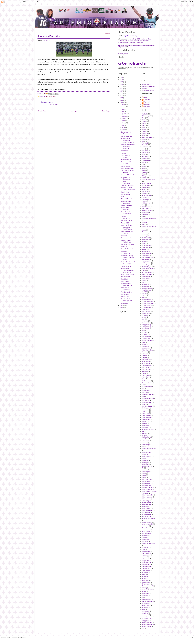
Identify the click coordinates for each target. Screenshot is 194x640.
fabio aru (144, 234)
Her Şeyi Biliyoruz (147, 267)
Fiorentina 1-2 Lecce (127, 244)
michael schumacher (148, 303)
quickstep (145, 193)
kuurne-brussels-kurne (148, 518)
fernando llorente (147, 466)
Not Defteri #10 (125, 166)
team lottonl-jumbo (147, 590)
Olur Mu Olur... (125, 151)
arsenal (144, 243)
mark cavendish (146, 261)
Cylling (144, 342)
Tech (143, 168)
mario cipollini (146, 532)
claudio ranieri (146, 251)
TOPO (191, 637)
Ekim (123, 109)
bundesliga (145, 427)
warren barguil (146, 265)
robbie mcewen (146, 566)
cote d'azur (145, 439)
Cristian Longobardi (148, 340)
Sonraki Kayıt (42, 111)
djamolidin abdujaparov (149, 448)
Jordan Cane (146, 363)
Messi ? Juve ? (125, 296)
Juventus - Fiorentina (127, 185)
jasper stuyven (146, 508)
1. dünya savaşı (146, 327)
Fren (122, 196)
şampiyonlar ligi (146, 325)
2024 (121, 77)
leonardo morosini (147, 524)
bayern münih (146, 247)
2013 (121, 93)
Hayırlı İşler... (125, 192)
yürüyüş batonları (147, 623)
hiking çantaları (146, 499)
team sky (144, 236)
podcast (144, 201)
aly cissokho (145, 408)
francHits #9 (125, 279)
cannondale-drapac (148, 429)
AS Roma (145, 334)
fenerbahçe (145, 464)
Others (144, 129)
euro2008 (145, 152)
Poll (143, 216)
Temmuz (124, 116)
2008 (121, 305)
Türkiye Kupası (146, 381)
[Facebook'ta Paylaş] (55, 94)
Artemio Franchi (6, 637)
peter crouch (145, 559)
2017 (121, 84)
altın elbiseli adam (147, 406)
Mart (123, 125)
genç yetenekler (146, 481)
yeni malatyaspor (147, 617)
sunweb (144, 317)
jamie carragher (146, 505)
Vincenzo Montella (147, 383)
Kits (143, 141)
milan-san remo (146, 307)
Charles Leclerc (146, 338)
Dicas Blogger (21, 637)
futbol (143, 170)
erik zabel (145, 460)
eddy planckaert (146, 456)
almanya (144, 404)
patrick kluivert (146, 551)
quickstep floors (146, 203)
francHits (144, 88)
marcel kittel (145, 212)
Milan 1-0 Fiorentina (127, 199)
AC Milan (144, 332)
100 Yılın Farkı (125, 218)
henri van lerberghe (148, 487)
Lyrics (143, 154)
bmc (143, 282)
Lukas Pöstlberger (147, 269)
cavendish (145, 433)
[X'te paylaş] (53, 94)
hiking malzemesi (147, 497)
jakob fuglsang (146, 503)
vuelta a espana (146, 183)
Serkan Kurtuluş (126, 159)
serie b (144, 578)
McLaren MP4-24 (126, 220)
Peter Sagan (145, 199)
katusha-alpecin (146, 516)
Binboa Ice (124, 303)
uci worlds (145, 321)
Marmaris (144, 145)
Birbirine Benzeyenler (148, 86)
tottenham (145, 595)
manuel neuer (146, 530)
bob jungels (145, 425)
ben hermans (146, 419)
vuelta (143, 609)
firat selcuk (46, 40)
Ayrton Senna (146, 336)
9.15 (145, 97)
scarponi (144, 574)
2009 (121, 102)
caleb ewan (145, 284)
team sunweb (146, 238)
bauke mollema (146, 417)
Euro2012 (145, 214)
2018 (121, 82)
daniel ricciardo (146, 253)
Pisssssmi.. (124, 235)
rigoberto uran (146, 564)
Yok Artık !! (124, 216)
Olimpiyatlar (145, 371)
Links (143, 149)
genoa (144, 477)
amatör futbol (146, 276)
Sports (144, 122)
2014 (121, 91)
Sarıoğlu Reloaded (127, 249)
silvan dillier (145, 580)
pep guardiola (146, 555)
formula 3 (144, 470)
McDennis (147, 99)
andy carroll (145, 410)
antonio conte (146, 414)
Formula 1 (145, 143)
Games (144, 135)
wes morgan (145, 611)
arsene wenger (146, 245)
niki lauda (145, 541)
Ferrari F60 (124, 246)
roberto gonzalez (147, 568)
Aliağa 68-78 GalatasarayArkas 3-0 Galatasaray (128, 270)
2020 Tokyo (145, 329)
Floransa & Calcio (126, 136)
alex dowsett (145, 400)
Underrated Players (148, 90)
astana (144, 230)
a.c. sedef (147, 104)
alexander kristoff (147, 402)
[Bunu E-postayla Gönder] (49, 94)
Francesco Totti (146, 359)
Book (143, 205)
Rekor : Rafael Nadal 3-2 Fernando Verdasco (128, 146)
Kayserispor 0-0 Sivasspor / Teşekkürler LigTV (127, 140)
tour (143, 164)
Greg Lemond (146, 361)
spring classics (146, 195)
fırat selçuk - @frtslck (134, 39)
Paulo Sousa (146, 375)
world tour (145, 613)
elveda (144, 458)
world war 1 (145, 615)
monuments (145, 309)
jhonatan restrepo (147, 510)
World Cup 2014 (147, 274)
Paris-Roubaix (146, 207)
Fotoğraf (144, 358)
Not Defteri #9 (125, 194)
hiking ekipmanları (147, 489)
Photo (143, 120)
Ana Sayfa (74, 111)
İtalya (143, 628)
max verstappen (146, 533)
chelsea (144, 249)
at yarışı (144, 280)
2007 (121, 307)
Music (143, 127)
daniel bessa (146, 441)
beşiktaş (144, 423)
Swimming (145, 158)
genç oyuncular (146, 479)
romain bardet (146, 570)
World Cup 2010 (147, 137)
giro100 (144, 178)
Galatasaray (145, 116)
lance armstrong (147, 522)
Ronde (144, 242)
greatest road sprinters (148, 180)
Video (143, 125)
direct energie (146, 445)
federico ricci (145, 462)
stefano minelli (146, 584)
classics (144, 189)
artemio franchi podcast (149, 226)
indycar (144, 296)
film (143, 468)
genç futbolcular (146, 290)
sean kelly (145, 576)
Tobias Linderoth (126, 266)
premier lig (145, 191)
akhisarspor (145, 390)
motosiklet (145, 536)
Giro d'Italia (145, 151)
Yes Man (124, 153)
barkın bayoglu (146, 416)
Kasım (123, 107)
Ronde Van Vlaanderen (149, 218)
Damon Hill (145, 344)
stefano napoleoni (147, 586)
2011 (121, 98)
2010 (121, 100)
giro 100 (144, 292)
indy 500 (144, 294)
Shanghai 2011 (146, 185)
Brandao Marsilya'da (127, 238)
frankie (144, 474)
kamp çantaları (146, 514)
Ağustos (124, 114)
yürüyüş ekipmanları (148, 624)
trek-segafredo (146, 599)
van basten (145, 607)
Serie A (144, 224)
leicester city (145, 259)
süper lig (144, 588)
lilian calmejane (146, 528)
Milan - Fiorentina (126, 205)
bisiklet (144, 139)
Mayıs (123, 120)
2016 (121, 86)
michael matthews (147, 301)
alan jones (145, 392)
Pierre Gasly (145, 377)
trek (143, 597)
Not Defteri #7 (125, 294)
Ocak (123, 130)
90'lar (143, 330)
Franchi (144, 123)
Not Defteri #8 (125, 277)
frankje (144, 476)
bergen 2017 (146, 421)
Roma (143, 379)
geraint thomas (146, 485)
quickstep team (146, 263)
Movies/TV (145, 133)
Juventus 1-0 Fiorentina (128, 175)
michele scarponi (147, 305)
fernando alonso (147, 288)
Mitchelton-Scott (146, 369)
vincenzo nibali (146, 323)
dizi (143, 446)
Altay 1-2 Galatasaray (127, 274)
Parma (144, 373)
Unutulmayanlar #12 (127, 168)
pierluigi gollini (146, 563)
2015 (121, 89)
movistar (144, 537)
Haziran (124, 118)
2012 (121, 95)
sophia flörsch (146, 582)
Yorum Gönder (53, 104)
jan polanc (145, 506)
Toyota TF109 (125, 223)
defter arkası (145, 255)
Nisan (123, 123)
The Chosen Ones (126, 292)
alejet (143, 396)
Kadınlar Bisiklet (147, 365)
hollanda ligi (145, 501)
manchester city (146, 299)
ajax (143, 389)
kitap (143, 298)
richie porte (145, 315)
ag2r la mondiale (147, 386)
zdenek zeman (146, 626)
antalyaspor (145, 412)
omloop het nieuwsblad (149, 543)
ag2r (143, 385)
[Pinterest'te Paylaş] (57, 94)
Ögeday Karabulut (149, 102)
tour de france (146, 160)
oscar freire (145, 547)
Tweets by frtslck (123, 54)
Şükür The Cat (125, 253)
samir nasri (145, 572)
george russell (146, 483)
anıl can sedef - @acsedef (135, 42)
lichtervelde (145, 526)
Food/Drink (145, 147)
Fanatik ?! (124, 251)
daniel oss (145, 443)
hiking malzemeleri (147, 495)
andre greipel (146, 278)
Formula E (145, 356)
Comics (144, 166)
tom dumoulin (146, 240)
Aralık (123, 105)
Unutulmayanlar (146, 84)
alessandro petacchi (148, 398)
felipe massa (145, 286)
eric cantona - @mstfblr (132, 40)
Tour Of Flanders (147, 272)
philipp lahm (145, 561)
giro (143, 174)
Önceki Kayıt (105, 111)
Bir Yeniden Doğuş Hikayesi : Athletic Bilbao (127, 257)
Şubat (123, 127)
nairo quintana (146, 311)
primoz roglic (146, 313)
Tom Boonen (145, 209)
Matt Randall (145, 367)
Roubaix (144, 222)
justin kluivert (146, 512)
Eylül (123, 111)
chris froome (145, 232)
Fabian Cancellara (147, 350)
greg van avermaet (147, 257)
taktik (143, 319)
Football (49, 96)
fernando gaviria (147, 211)
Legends (144, 172)
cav (143, 431)
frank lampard (146, 472)
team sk (144, 592)
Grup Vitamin (125, 281)
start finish (145, 156)
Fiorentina (145, 352)
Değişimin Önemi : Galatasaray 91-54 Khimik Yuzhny (127, 227)
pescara (144, 557)
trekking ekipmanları (148, 601)
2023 (121, 79)
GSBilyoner (145, 176)
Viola (54, 96)
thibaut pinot (145, 593)
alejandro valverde (147, 394)
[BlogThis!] (51, 94)
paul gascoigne (146, 553)
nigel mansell (146, 539)
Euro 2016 (145, 187)
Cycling (144, 131)
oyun (143, 549)
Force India (145, 354)
